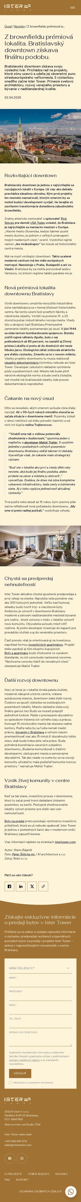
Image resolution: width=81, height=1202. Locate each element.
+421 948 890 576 (16, 1141)
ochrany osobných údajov (24, 1060)
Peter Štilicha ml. (23, 854)
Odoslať (20, 1073)
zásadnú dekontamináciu (22, 362)
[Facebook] (10, 1158)
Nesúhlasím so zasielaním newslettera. (33, 1082)
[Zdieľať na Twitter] (32, 886)
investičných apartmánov (45, 644)
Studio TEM (33, 1124)
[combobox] (36, 968)
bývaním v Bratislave (30, 732)
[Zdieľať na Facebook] (9, 886)
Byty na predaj (14, 821)
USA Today (37, 223)
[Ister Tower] (18, 8)
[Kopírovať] (43, 886)
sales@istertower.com (18, 1145)
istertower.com (65, 842)
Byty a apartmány (16, 653)
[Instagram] (22, 1158)
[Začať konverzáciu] (70, 1191)
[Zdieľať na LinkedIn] (21, 886)
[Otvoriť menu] (72, 7)
